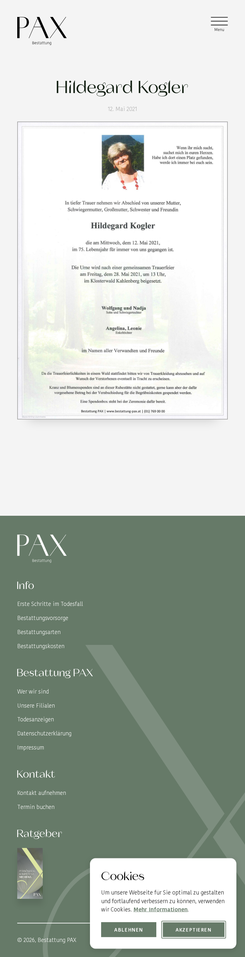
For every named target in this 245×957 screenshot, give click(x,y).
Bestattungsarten (39, 632)
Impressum (30, 747)
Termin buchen (36, 807)
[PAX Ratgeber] (30, 874)
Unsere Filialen (36, 706)
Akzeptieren (194, 929)
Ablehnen (129, 929)
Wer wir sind (33, 691)
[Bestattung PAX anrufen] (221, 509)
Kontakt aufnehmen (41, 793)
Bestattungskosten (40, 646)
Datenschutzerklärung (44, 733)
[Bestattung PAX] (42, 31)
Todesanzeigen (35, 719)
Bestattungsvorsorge (42, 618)
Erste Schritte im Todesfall (50, 604)
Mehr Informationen (160, 909)
